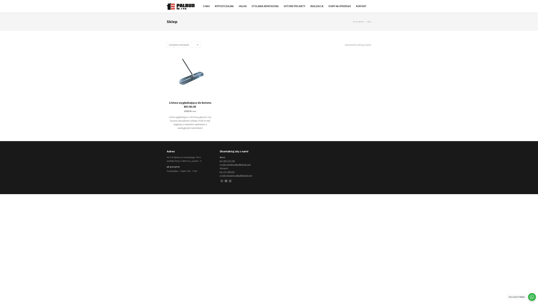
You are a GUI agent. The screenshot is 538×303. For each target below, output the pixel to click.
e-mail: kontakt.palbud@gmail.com (235, 164)
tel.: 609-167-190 (227, 161)
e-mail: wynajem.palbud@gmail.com (236, 175)
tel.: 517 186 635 (227, 172)
